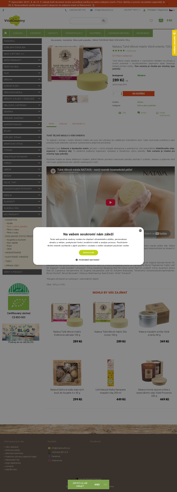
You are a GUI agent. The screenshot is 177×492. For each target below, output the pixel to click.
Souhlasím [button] (88, 253)
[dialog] (88, 246)
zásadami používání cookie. (116, 245)
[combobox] (140, 230)
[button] (88, 259)
